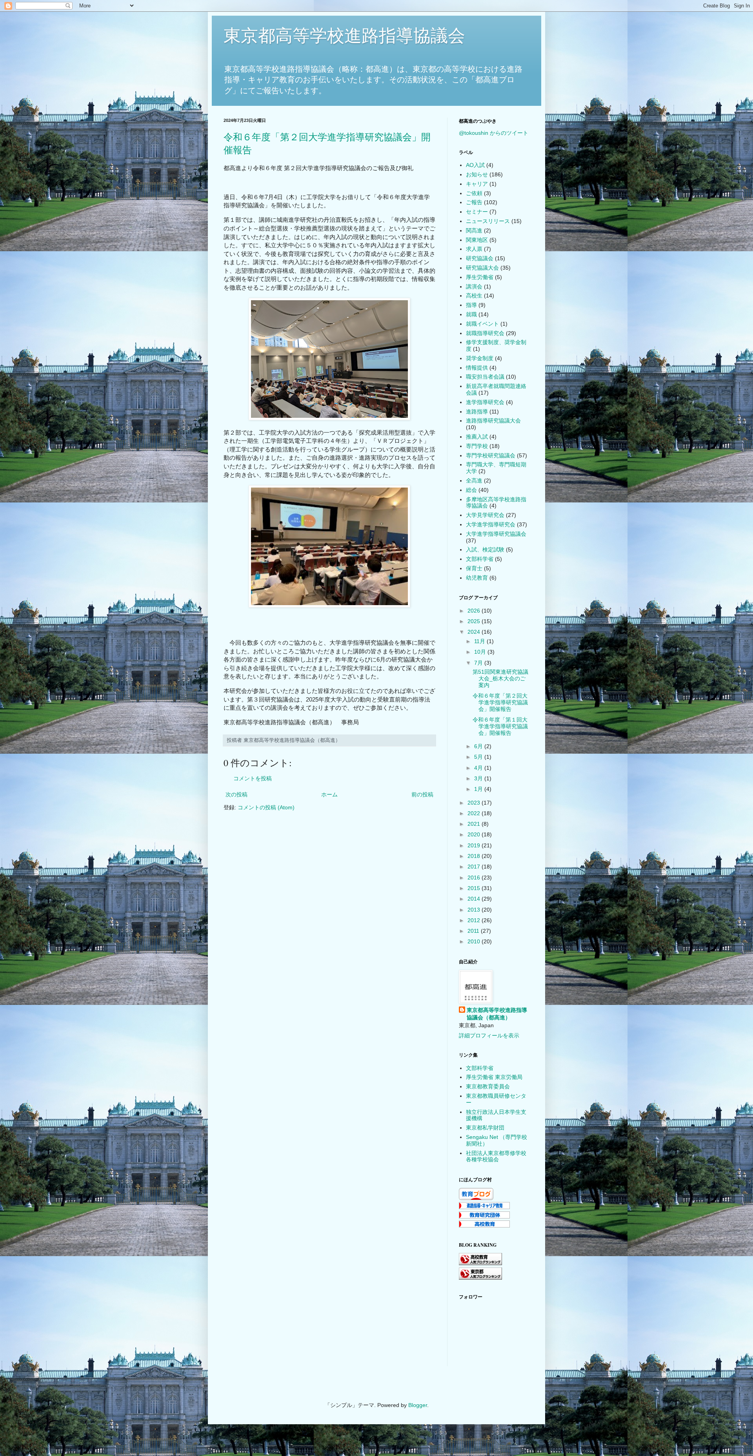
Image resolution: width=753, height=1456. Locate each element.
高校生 (474, 295)
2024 (474, 632)
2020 (474, 834)
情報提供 (477, 367)
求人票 (474, 249)
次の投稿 (236, 794)
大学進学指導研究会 (490, 524)
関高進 (474, 230)
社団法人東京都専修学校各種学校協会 (496, 1156)
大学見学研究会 (485, 515)
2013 (474, 910)
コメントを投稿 (252, 778)
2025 (474, 621)
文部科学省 (479, 559)
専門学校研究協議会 (490, 455)
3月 (479, 778)
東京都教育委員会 (488, 1086)
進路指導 (477, 411)
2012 (474, 920)
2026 (474, 610)
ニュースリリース (488, 221)
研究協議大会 (482, 268)
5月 (479, 757)
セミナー (477, 212)
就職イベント (482, 324)
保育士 (474, 568)
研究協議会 (479, 258)
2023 (474, 803)
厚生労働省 (479, 277)
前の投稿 (422, 794)
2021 (474, 824)
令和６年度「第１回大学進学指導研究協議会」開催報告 (500, 726)
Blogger (417, 1405)
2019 (474, 845)
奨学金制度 (479, 358)
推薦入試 (477, 436)
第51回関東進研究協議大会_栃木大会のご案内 (500, 678)
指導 (471, 305)
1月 (479, 789)
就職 (471, 314)
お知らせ (477, 174)
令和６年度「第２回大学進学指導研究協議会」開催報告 (500, 702)
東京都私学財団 (485, 1127)
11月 (480, 641)
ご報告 (474, 202)
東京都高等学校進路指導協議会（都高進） (497, 1014)
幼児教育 (477, 578)
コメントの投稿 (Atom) (266, 807)
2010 (474, 941)
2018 (474, 856)
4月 (479, 768)
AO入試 (475, 165)
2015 (474, 888)
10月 (480, 652)
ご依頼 (474, 193)
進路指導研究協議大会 (493, 420)
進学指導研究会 (485, 402)
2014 (474, 899)
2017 (474, 866)
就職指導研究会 (485, 333)
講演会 (474, 286)
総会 (471, 490)
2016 (474, 877)
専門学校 (477, 446)
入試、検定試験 (485, 549)
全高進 (474, 480)
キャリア (477, 184)
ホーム (329, 794)
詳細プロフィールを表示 (489, 1035)
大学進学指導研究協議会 (496, 534)
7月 (479, 663)
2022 (474, 813)
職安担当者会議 (485, 377)
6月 (479, 746)
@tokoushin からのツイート (493, 133)
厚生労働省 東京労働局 (494, 1077)
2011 (474, 931)
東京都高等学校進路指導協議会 (344, 35)
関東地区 (477, 240)
